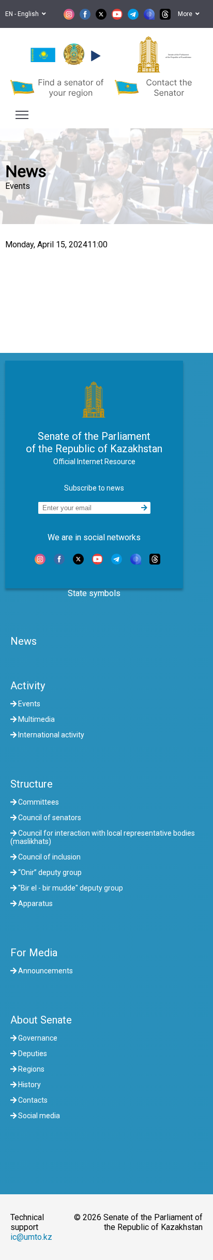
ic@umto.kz (31, 1237)
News (23, 641)
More (186, 14)
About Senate (41, 1020)
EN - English (23, 14)
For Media (33, 952)
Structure (31, 784)
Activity (27, 685)
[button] (94, 56)
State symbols (94, 593)
